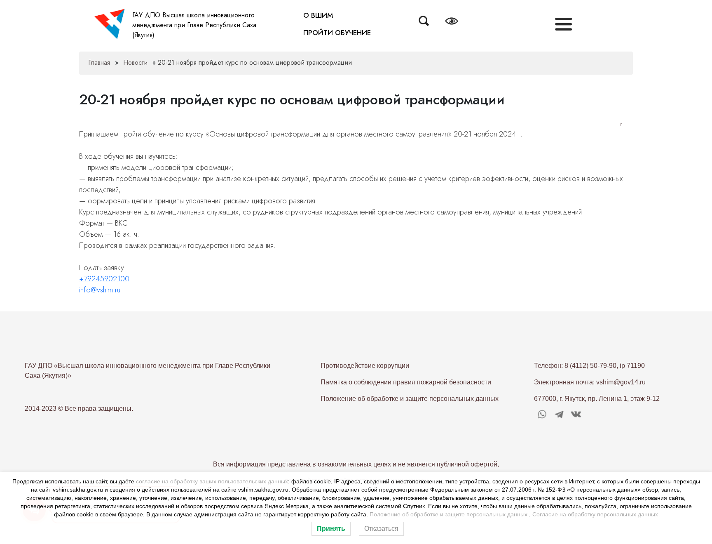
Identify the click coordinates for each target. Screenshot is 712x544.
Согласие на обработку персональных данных (595, 514)
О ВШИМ (318, 15)
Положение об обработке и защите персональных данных (410, 398)
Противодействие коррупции (365, 365)
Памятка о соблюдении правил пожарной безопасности (406, 382)
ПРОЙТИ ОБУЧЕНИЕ (337, 33)
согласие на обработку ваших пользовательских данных (212, 481)
